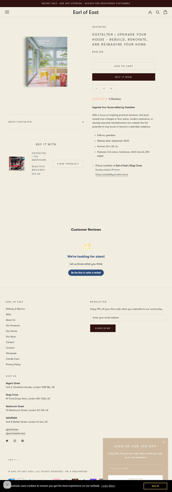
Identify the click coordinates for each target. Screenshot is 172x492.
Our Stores (11, 331)
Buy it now (123, 77)
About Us (10, 320)
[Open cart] (165, 12)
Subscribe (135, 479)
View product (68, 163)
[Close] (163, 442)
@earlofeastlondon (16, 433)
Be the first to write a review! (86, 272)
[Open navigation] (7, 12)
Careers (10, 342)
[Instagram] (15, 440)
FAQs (8, 314)
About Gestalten (20, 122)
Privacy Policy (13, 364)
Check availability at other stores (111, 174)
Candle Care (12, 358)
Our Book (11, 336)
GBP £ (11, 460)
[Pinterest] (22, 440)
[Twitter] (7, 440)
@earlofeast (12, 429)
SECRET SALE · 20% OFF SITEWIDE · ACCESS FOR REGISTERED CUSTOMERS (86, 3)
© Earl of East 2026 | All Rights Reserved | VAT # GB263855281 (48, 471)
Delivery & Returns (15, 308)
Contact (10, 347)
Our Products (13, 325)
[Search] (158, 12)
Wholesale (11, 353)
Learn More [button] (108, 485)
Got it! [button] (155, 486)
